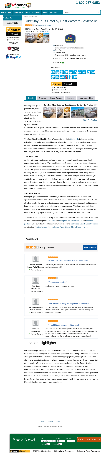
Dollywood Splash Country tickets (84, 224)
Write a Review (90, 247)
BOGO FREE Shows (33, 12)
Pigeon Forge (6, 12)
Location (70, 98)
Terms (58, 421)
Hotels (45, 12)
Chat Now (44, 31)
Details (31, 98)
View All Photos (90, 120)
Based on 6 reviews (44, 25)
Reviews (42, 98)
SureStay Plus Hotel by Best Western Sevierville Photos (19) (70, 112)
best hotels (50, 221)
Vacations (53, 12)
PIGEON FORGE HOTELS (31, 17)
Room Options (56, 98)
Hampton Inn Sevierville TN (70, 221)
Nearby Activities (86, 98)
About (42, 421)
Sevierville (74, 139)
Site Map (50, 421)
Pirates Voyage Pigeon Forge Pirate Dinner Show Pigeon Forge (61, 227)
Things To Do (18, 12)
